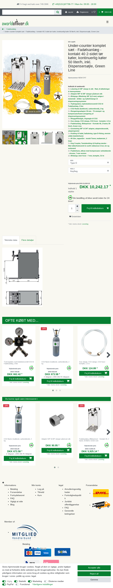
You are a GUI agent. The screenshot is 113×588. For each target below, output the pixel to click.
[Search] (58, 12)
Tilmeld (41, 492)
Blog (12, 504)
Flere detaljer (27, 240)
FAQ (12, 498)
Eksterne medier (56, 581)
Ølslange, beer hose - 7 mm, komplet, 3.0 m (87, 156)
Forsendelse (16, 492)
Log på (41, 489)
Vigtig (9, 581)
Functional (25, 584)
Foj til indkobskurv (95, 208)
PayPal (10, 584)
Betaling (14, 489)
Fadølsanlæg (11, 29)
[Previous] (4, 84)
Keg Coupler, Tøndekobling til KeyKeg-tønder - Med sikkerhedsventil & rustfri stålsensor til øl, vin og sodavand (88, 145)
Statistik (22, 581)
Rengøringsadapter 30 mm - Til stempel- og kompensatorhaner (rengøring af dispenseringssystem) (86, 113)
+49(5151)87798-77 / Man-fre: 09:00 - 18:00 (75, 4)
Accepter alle (94, 567)
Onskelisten (76, 217)
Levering (85, 224)
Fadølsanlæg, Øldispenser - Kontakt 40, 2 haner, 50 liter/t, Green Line (94, 440)
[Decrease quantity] (77, 210)
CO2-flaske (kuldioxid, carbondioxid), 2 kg (87, 109)
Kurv (40, 495)
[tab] (10, 240)
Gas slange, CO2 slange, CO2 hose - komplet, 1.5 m (91, 121)
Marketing (37, 581)
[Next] (61, 84)
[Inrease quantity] (77, 206)
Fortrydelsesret (17, 495)
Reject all (94, 574)
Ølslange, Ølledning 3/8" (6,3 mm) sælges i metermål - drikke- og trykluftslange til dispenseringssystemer (86, 98)
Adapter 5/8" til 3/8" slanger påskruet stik (86, 94)
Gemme (94, 579)
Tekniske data (10, 240)
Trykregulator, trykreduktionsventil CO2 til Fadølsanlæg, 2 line (19, 362)
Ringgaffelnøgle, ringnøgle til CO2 (84, 118)
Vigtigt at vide (16, 501)
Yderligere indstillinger (42, 584)
